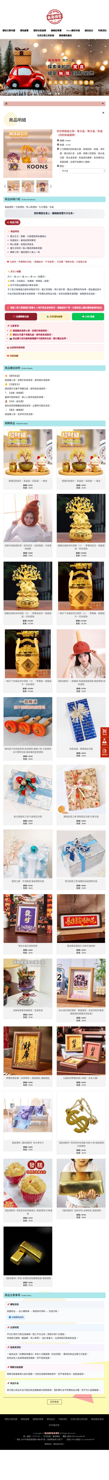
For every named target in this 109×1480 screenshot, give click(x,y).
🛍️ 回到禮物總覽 (54, 316)
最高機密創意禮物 (54, 17)
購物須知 (105, 755)
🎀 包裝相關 (12, 355)
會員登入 (105, 744)
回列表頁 (54, 1402)
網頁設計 (48, 1444)
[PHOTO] (27, 153)
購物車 (105, 731)
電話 (64, 1436)
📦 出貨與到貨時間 (16, 347)
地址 (18, 1439)
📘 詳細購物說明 (16, 1317)
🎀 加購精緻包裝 (21, 316)
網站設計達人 (58, 1444)
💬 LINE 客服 (88, 316)
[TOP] (105, 1467)
